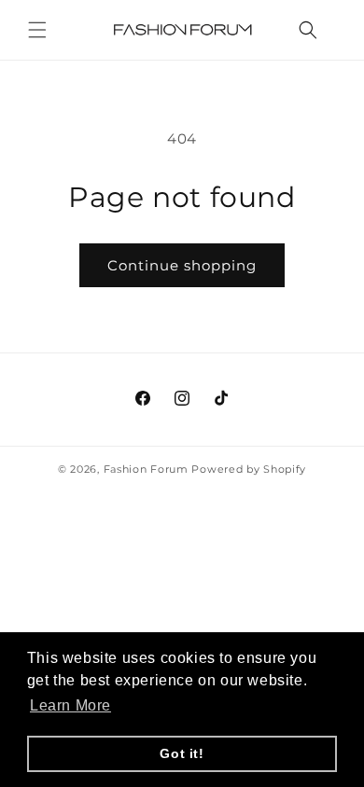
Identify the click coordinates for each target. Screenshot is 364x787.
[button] (37, 29)
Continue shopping (182, 265)
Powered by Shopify (248, 469)
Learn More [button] (70, 705)
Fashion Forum (146, 469)
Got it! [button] (181, 753)
